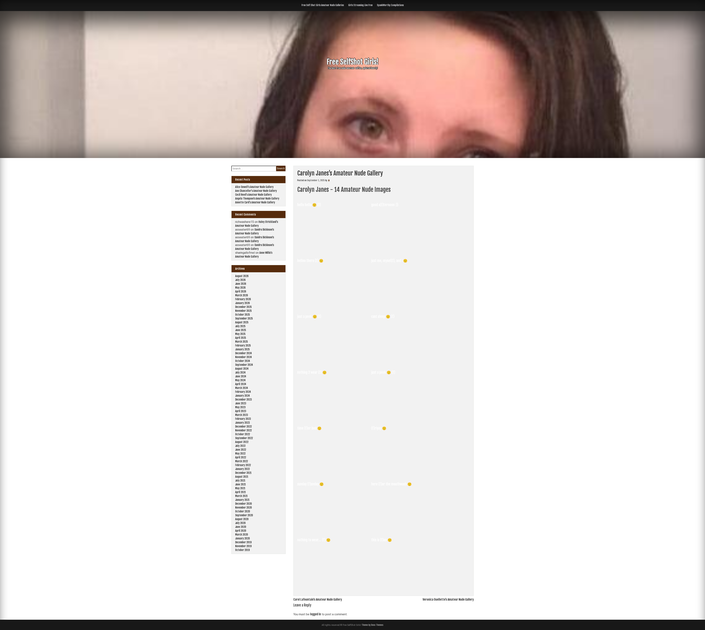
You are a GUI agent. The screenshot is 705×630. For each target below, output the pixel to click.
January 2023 (242, 422)
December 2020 (243, 503)
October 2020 (242, 511)
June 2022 (240, 449)
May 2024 (240, 380)
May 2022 (240, 453)
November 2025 (243, 310)
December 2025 (243, 306)
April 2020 (240, 530)
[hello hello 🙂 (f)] (334, 251)
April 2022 (240, 457)
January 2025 (242, 349)
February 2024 (243, 391)
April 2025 (240, 337)
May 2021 (240, 488)
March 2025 (241, 341)
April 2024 (240, 384)
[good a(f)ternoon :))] (408, 251)
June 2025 (240, 330)
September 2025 (244, 318)
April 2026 (240, 291)
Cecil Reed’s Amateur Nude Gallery (253, 194)
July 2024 (240, 372)
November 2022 (243, 430)
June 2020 (240, 526)
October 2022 (242, 434)
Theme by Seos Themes (372, 625)
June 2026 (240, 283)
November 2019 (243, 546)
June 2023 (240, 403)
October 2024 (242, 360)
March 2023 (241, 415)
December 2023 (243, 399)
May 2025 (240, 333)
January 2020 (242, 538)
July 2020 (240, 523)
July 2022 (240, 445)
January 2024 (242, 395)
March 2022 (241, 461)
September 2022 (244, 438)
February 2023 (243, 418)
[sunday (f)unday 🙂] (334, 530)
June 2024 (240, 376)
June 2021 (240, 484)
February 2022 (243, 465)
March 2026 (241, 295)
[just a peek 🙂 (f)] (334, 363)
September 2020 (244, 515)
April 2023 (240, 411)
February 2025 (243, 345)
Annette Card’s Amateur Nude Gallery (255, 202)
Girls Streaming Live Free (360, 5)
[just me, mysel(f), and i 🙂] (408, 307)
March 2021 (241, 496)
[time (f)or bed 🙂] (334, 475)
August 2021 (241, 476)
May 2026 (240, 287)
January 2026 (242, 303)
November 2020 (243, 507)
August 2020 (242, 519)
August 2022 (241, 442)
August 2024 (242, 368)
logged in (315, 614)
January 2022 (242, 469)
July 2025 (240, 326)
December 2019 (243, 542)
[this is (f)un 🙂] (408, 586)
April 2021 (240, 492)
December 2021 (243, 472)
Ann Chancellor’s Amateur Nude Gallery (256, 190)
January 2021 (242, 499)
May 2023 (240, 407)
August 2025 (241, 322)
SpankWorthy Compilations (390, 5)
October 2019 (242, 550)
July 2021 (240, 480)
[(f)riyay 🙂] (408, 475)
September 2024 (244, 364)
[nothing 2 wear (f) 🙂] (334, 419)
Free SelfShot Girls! (353, 61)
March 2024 (241, 388)
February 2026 (243, 299)
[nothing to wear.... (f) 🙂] (334, 586)
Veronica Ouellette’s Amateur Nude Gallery (448, 599)
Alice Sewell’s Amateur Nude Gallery (254, 187)
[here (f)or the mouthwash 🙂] (408, 530)
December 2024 (243, 353)
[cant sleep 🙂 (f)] (408, 363)
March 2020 (241, 534)
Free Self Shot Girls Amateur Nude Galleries (322, 5)
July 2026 (240, 279)
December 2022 (243, 426)
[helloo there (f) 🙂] (334, 307)
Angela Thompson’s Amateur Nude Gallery (257, 198)
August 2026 (242, 276)
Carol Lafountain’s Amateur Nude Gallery (317, 599)
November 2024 (243, 357)
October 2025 (242, 314)
